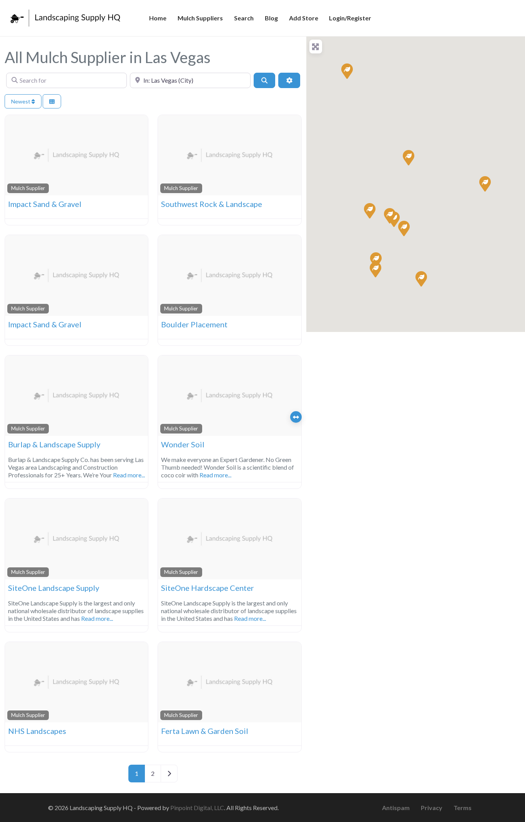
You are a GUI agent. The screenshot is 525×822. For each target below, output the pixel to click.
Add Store (303, 18)
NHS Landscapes (37, 730)
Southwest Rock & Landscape (211, 203)
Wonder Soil (182, 444)
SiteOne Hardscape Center (207, 587)
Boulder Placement (194, 324)
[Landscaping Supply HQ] (65, 17)
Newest (21, 101)
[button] (346, 70)
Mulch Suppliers (200, 18)
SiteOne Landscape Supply (53, 587)
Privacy (431, 807)
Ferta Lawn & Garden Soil (204, 730)
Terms (463, 807)
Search (244, 18)
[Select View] (52, 101)
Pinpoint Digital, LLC (197, 807)
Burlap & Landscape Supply (54, 444)
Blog (271, 18)
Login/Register (350, 18)
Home (157, 18)
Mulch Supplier (28, 188)
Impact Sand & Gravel (44, 203)
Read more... (129, 475)
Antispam (396, 807)
